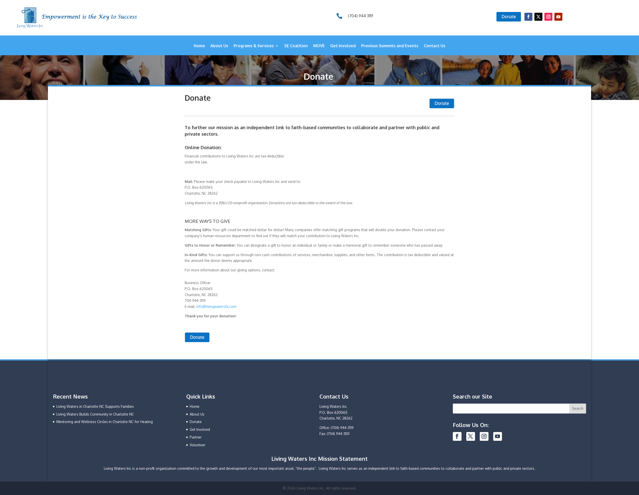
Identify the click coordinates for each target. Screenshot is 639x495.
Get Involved (343, 46)
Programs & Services (254, 46)
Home (199, 46)
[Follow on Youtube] (558, 17)
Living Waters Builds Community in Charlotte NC (95, 414)
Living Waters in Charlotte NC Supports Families (95, 406)
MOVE (319, 46)
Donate (196, 422)
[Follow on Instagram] (548, 17)
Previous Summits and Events (389, 46)
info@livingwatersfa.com (216, 306)
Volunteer (197, 445)
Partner (196, 437)
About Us (219, 46)
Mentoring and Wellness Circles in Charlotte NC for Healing (104, 422)
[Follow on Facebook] (528, 17)
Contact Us (434, 46)
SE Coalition (296, 46)
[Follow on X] (538, 17)
